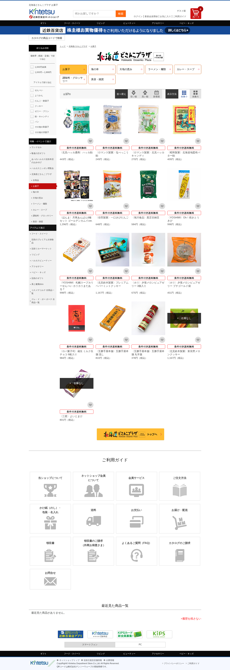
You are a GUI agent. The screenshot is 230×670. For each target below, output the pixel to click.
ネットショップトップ (69, 660)
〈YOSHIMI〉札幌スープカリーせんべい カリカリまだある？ (76, 286)
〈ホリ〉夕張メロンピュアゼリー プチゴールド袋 (183, 284)
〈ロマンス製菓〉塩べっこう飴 (112, 154)
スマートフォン (89, 644)
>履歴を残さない (191, 618)
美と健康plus (37, 284)
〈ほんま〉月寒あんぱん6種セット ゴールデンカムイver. (76, 219)
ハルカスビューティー (41, 260)
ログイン (138, 16)
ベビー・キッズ (186, 23)
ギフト (43, 23)
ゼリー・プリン (42, 111)
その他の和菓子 (42, 127)
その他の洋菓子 (42, 132)
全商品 (36, 180)
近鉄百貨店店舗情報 (93, 660)
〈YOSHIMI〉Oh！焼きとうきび (183, 219)
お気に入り (165, 16)
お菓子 (36, 186)
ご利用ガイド (179, 16)
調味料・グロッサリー (43, 216)
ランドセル (36, 147)
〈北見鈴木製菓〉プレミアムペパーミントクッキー (112, 284)
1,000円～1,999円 (43, 72)
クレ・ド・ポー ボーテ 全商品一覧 (43, 301)
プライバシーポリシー (174, 663)
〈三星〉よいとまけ (71, 416)
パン (37, 122)
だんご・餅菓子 (42, 101)
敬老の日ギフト (38, 153)
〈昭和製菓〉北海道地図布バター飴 (183, 154)
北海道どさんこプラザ (41, 174)
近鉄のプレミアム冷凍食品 (42, 241)
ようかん (39, 95)
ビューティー (129, 23)
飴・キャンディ (42, 116)
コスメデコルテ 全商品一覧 (42, 292)
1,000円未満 (40, 67)
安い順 (133, 92)
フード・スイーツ (72, 23)
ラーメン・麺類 (40, 204)
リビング (101, 23)
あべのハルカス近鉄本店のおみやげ (42, 161)
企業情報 (110, 660)
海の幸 (36, 192)
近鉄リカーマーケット (41, 248)
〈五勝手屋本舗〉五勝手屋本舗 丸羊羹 (148, 353)
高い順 (145, 92)
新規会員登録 (151, 16)
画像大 (195, 92)
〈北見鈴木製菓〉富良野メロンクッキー (183, 353)
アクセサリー (158, 23)
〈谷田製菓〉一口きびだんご (112, 217)
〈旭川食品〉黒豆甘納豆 (145, 217)
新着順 (156, 92)
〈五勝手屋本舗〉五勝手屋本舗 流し (112, 353)
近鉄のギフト (37, 278)
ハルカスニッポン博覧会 (42, 168)
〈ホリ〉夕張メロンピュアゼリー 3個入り (148, 284)
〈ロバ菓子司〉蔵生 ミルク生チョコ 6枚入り (76, 353)
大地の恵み (38, 198)
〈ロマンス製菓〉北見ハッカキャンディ (148, 154)
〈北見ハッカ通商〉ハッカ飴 (76, 152)
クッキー (39, 106)
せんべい (39, 90)
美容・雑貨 (38, 221)
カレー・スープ (40, 210)
